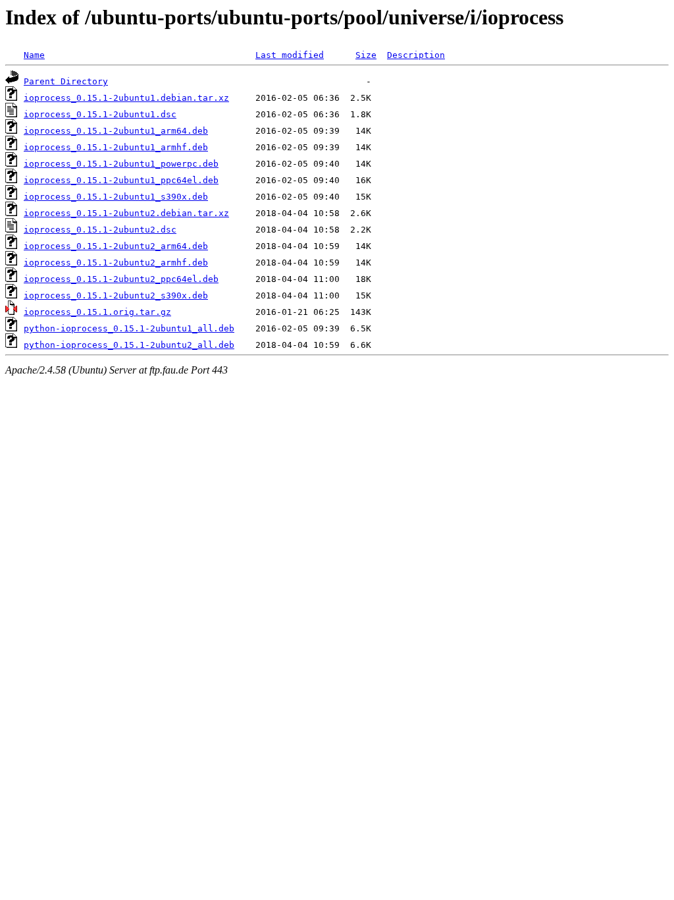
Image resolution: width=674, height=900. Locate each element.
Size (365, 55)
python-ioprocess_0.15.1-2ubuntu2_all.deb (129, 345)
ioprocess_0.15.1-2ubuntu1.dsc (100, 114)
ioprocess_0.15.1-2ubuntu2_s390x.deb (116, 295)
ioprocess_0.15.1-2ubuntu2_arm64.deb (116, 246)
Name (34, 55)
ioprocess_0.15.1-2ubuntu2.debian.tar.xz (126, 213)
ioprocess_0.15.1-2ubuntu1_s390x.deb (116, 197)
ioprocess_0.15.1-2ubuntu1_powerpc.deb (121, 164)
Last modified (289, 55)
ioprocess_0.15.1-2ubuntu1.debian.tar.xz (126, 98)
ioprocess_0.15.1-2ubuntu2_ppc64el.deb (121, 279)
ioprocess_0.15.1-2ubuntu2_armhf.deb (116, 262)
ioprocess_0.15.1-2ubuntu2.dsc (100, 230)
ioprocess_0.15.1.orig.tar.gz (97, 312)
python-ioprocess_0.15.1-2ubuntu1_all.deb (129, 328)
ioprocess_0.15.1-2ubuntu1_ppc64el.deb (121, 180)
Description (416, 55)
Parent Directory (66, 81)
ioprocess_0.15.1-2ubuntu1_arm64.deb (116, 131)
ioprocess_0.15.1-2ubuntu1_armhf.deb (116, 147)
